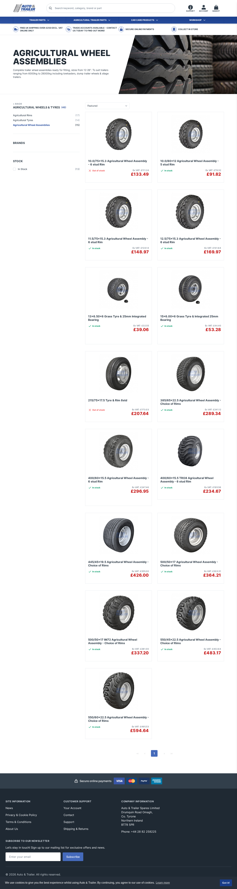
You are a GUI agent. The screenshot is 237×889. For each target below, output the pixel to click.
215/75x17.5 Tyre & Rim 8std (107, 400)
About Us (12, 829)
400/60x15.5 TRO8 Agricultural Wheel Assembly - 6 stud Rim (186, 479)
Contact (69, 815)
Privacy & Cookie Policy (21, 815)
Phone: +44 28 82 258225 (138, 831)
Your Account (72, 808)
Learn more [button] (163, 882)
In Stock (49, 169)
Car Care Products (142, 20)
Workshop (195, 20)
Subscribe (73, 856)
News (9, 808)
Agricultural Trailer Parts (90, 20)
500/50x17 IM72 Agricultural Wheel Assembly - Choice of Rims (112, 641)
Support (69, 822)
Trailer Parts (37, 20)
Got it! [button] (226, 882)
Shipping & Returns (76, 829)
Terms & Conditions (18, 822)
